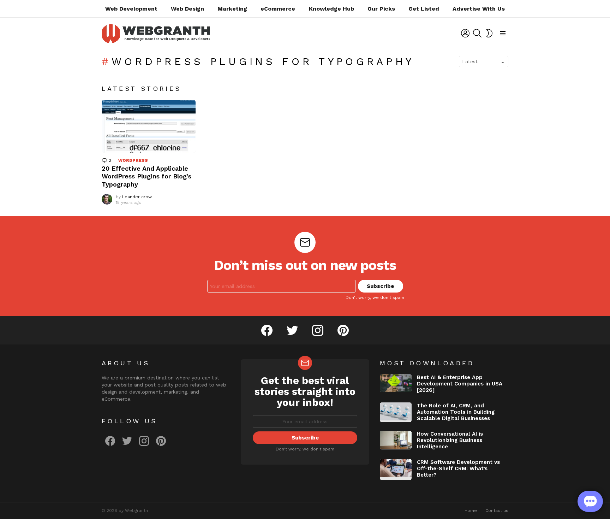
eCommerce (278, 8)
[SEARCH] (477, 33)
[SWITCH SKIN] (489, 33)
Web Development (131, 8)
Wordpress (133, 160)
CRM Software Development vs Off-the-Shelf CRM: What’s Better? (458, 468)
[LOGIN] (465, 33)
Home (471, 510)
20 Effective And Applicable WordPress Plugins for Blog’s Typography (146, 176)
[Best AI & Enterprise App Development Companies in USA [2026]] (396, 383)
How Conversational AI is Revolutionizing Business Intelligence (450, 440)
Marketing (232, 8)
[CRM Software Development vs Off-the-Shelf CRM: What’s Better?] (396, 469)
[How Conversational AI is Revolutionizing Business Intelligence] (396, 440)
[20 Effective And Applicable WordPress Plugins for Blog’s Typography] (149, 126)
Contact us (496, 510)
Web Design (187, 8)
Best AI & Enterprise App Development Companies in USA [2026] (459, 383)
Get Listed (423, 8)
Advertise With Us (479, 8)
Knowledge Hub (331, 8)
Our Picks (381, 8)
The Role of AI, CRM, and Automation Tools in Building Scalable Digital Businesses (456, 411)
